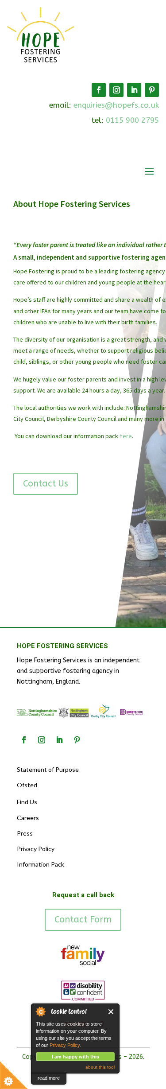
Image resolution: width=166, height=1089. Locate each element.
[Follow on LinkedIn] (134, 90)
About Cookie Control (40, 1011)
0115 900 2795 (132, 120)
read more (49, 1078)
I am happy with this (75, 1056)
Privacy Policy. (65, 1045)
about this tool (100, 1067)
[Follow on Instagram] (116, 90)
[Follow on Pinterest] (152, 90)
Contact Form (83, 919)
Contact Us (45, 483)
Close (111, 1012)
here (126, 436)
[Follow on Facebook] (99, 90)
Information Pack (40, 864)
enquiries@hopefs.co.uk (116, 105)
